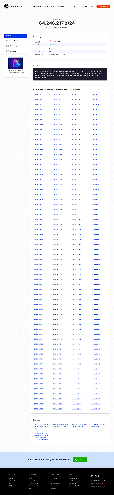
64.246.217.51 (95, 154)
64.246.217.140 (38, 269)
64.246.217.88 (38, 204)
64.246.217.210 (76, 354)
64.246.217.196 (38, 339)
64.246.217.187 (95, 324)
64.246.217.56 (38, 164)
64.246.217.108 (38, 229)
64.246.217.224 (39, 374)
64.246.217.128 (38, 254)
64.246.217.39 (95, 139)
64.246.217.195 (95, 334)
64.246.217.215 (95, 359)
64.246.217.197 (57, 339)
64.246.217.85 (57, 199)
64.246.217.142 (76, 269)
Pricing (76, 6)
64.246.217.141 (57, 269)
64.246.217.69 (57, 179)
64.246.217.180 (38, 319)
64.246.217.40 (38, 144)
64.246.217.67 (95, 174)
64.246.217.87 (95, 199)
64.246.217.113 (57, 234)
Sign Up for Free (103, 6)
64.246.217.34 (76, 134)
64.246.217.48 (38, 154)
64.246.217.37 (57, 139)
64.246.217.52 (38, 159)
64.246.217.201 (57, 344)
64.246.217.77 (57, 189)
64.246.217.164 (38, 299)
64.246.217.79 (95, 189)
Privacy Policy (73, 483)
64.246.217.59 (95, 164)
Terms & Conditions (75, 486)
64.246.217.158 (76, 289)
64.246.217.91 (95, 204)
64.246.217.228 (39, 379)
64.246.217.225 (58, 374)
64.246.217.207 (95, 349)
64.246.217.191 (95, 329)
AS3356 (49, 28)
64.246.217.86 (76, 199)
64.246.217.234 (76, 384)
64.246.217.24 (38, 124)
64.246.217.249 (58, 404)
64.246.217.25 (57, 124)
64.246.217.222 (76, 369)
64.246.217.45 (57, 149)
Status (85, 6)
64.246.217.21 (57, 119)
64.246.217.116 (38, 239)
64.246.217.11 (95, 104)
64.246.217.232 (39, 384)
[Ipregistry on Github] (96, 477)
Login (92, 6)
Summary (11, 36)
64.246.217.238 (76, 389)
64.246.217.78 (76, 189)
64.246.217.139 (95, 264)
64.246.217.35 (95, 134)
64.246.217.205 (58, 349)
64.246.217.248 (39, 404)
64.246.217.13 (57, 109)
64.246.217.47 (95, 149)
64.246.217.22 (76, 119)
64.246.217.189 (57, 329)
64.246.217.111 (95, 229)
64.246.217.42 (76, 144)
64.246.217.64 (38, 174)
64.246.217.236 (39, 389)
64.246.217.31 (95, 129)
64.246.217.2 (76, 94)
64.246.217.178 (76, 314)
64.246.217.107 (95, 224)
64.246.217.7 (94, 99)
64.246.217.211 (95, 354)
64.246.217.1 (57, 94)
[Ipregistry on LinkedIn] (99, 477)
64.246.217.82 (76, 194)
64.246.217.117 (57, 239)
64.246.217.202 (76, 344)
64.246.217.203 (95, 344)
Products (36, 6)
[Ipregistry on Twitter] (92, 477)
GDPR (71, 481)
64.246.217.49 (57, 154)
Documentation (55, 483)
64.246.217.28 (38, 129)
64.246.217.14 (76, 109)
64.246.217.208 (39, 354)
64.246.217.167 (95, 299)
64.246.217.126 (76, 249)
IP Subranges (12, 46)
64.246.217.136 (38, 264)
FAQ (10, 483)
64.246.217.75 (95, 184)
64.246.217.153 (57, 284)
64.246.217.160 (38, 294)
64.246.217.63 (95, 169)
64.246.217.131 (95, 254)
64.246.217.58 (76, 164)
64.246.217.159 (95, 289)
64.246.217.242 (76, 394)
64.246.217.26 (76, 124)
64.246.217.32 (38, 134)
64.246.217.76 (38, 189)
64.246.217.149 (57, 279)
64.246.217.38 (76, 139)
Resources (60, 6)
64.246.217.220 (39, 369)
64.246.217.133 (57, 259)
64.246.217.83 (95, 194)
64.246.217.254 (76, 409)
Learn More (11, 51)
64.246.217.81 (57, 194)
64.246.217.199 (95, 339)
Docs (69, 6)
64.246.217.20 (38, 119)
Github (53, 486)
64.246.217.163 (95, 294)
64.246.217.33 (57, 134)
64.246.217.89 (57, 204)
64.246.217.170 (76, 304)
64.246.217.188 (38, 329)
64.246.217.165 (57, 299)
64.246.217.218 (76, 364)
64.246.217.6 (76, 99)
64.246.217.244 (39, 399)
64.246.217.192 (38, 334)
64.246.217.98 (76, 214)
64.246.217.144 (38, 274)
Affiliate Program (14, 481)
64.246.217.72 (38, 184)
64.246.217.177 (57, 314)
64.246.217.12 (38, 109)
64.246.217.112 (38, 234)
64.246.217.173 (57, 309)
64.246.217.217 (57, 364)
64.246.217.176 (38, 314)
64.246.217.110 (76, 229)
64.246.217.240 (39, 394)
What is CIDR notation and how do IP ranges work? (41, 426)
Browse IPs (32, 481)
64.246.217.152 (38, 284)
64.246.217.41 (57, 144)
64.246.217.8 (38, 104)
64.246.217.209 (58, 354)
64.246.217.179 (95, 314)
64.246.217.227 (95, 374)
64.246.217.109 (57, 229)
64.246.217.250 (76, 404)
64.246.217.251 (95, 404)
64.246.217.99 (95, 214)
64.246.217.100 (38, 219)
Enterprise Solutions (35, 486)
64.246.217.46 (76, 149)
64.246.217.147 (95, 274)
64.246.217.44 (38, 149)
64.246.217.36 (38, 139)
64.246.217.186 (76, 324)
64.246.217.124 (38, 249)
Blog (30, 478)
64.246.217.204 (39, 349)
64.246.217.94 (76, 209)
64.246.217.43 (95, 144)
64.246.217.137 (57, 264)
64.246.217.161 (57, 294)
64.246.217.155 (95, 284)
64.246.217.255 (95, 409)
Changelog (54, 478)
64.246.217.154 (76, 284)
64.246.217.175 (95, 309)
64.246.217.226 (76, 374)
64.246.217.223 (95, 369)
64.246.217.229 (58, 379)
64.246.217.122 (76, 244)
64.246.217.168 (38, 304)
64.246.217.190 (76, 329)
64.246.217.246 (76, 399)
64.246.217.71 (95, 179)
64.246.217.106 (76, 224)
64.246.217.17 (57, 114)
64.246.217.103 (95, 219)
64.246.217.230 (76, 379)
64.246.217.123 (95, 244)
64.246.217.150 (76, 279)
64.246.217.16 (38, 114)
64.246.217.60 (38, 169)
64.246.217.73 (57, 184)
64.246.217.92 (38, 209)
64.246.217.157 (57, 289)
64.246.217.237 (57, 389)
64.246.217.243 (95, 394)
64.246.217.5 (57, 99)
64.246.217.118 (76, 239)
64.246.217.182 (76, 319)
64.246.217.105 (57, 224)
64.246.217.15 (95, 109)
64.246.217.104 (38, 224)
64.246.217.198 (76, 339)
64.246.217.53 (57, 159)
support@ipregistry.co (98, 486)
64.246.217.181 (57, 319)
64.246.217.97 (57, 214)
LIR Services (48, 6)
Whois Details (12, 41)
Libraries (53, 488)
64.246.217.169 (57, 304)
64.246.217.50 (76, 154)
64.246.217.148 (38, 279)
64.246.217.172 (38, 309)
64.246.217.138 (76, 264)
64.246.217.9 (57, 104)
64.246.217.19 (95, 114)
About (11, 478)
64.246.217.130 (76, 254)
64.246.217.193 (57, 334)
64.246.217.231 (95, 379)
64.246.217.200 (39, 344)
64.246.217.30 (76, 129)
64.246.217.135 (95, 259)
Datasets (53, 481)
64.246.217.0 (38, 94)
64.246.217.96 (38, 214)
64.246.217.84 (38, 199)
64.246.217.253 (58, 409)
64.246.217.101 (57, 219)
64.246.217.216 (38, 364)
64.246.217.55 (95, 159)
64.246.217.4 (38, 99)
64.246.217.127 (95, 249)
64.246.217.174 (76, 309)
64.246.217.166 (76, 299)
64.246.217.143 (95, 269)
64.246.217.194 (76, 334)
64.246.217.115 (95, 234)
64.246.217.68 (38, 179)
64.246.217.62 (76, 169)
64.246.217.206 (76, 349)
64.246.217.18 (76, 114)
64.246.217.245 (58, 399)
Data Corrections (34, 483)
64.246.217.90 (76, 204)
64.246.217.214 (76, 359)
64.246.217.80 (38, 194)
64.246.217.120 (38, 244)
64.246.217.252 (39, 409)
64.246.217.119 (95, 239)
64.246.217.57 (57, 164)
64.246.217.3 (94, 94)
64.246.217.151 (95, 279)
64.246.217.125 (57, 249)
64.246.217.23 (95, 119)
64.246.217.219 (95, 364)
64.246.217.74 (76, 184)
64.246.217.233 (58, 384)
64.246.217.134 (76, 259)
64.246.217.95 (95, 209)
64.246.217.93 (57, 209)
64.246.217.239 (95, 389)
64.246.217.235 (95, 384)
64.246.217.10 (76, 104)
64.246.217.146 (76, 274)
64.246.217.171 (95, 304)
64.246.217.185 (57, 324)
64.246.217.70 (76, 179)
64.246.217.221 (57, 369)
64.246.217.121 (57, 244)
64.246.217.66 (76, 174)
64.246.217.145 (57, 274)
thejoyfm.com (53, 45)
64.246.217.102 (76, 219)
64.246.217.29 (57, 129)
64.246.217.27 (95, 124)
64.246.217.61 (57, 169)
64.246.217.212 (38, 359)
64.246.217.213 (57, 359)
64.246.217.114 (76, 234)
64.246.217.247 (95, 399)
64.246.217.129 (57, 254)
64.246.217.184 (38, 324)
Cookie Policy (73, 478)
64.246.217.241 (57, 394)
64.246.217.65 (57, 174)
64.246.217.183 (95, 319)
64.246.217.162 (76, 294)
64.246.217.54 (76, 159)
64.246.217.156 (38, 289)
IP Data (31, 488)
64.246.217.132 (38, 259)
